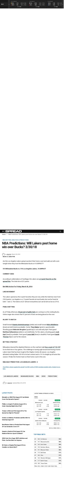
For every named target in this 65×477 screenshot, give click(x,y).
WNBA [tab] (36, 396)
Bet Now (57, 400)
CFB (46, 466)
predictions (52, 376)
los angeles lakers (11, 376)
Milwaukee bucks (27, 376)
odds (43, 376)
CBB (49, 466)
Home (4, 234)
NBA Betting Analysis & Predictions (16, 240)
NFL (39, 466)
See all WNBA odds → (55, 428)
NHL (56, 466)
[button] (3, 231)
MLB (52, 466)
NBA (37, 376)
